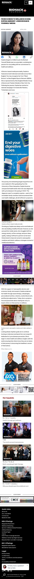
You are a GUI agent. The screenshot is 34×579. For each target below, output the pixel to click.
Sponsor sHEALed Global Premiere (12, 528)
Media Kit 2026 (6, 517)
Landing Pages (6, 532)
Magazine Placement (8, 524)
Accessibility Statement (9, 562)
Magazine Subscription (8, 545)
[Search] (26, 3)
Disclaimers (6, 349)
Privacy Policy (6, 553)
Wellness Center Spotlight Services (12, 538)
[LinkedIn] (24, 57)
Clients (4, 534)
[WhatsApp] (17, 57)
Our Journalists (6, 513)
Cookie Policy (6, 555)
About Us (4, 511)
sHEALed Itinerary (7, 530)
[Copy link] (31, 57)
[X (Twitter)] (9, 57)
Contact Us (5, 515)
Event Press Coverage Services (11, 535)
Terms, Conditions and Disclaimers (12, 557)
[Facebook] (2, 57)
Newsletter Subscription (9, 547)
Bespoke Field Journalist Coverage (12, 540)
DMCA (3, 559)
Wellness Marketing (7, 526)
